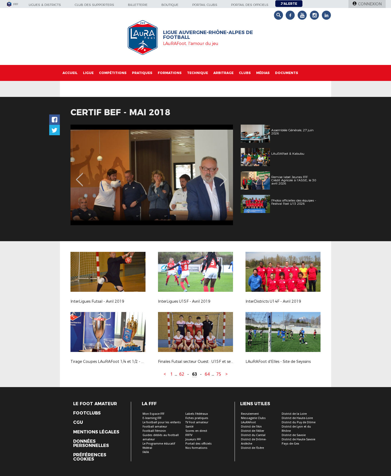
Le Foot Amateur (95, 404)
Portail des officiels (249, 4)
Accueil (70, 73)
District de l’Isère (252, 448)
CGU (78, 422)
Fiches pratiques (196, 418)
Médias (263, 73)
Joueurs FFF (193, 439)
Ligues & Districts (45, 4)
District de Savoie (294, 435)
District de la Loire (294, 414)
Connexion (370, 4)
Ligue (88, 73)
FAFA (146, 452)
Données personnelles (91, 443)
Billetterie (138, 4)
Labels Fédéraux (196, 414)
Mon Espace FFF (153, 414)
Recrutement (250, 414)
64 (207, 374)
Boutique (169, 4)
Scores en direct (196, 431)
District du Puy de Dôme (298, 422)
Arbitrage (223, 73)
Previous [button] (79, 176)
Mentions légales (96, 432)
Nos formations (196, 448)
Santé (189, 426)
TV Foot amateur (196, 422)
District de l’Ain (251, 426)
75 (218, 374)
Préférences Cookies (89, 457)
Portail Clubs (204, 4)
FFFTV (188, 435)
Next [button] (223, 176)
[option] (151, 175)
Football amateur (155, 426)
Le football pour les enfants (162, 422)
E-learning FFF (152, 418)
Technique (197, 73)
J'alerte (289, 4)
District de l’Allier (252, 431)
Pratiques (142, 73)
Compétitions (113, 73)
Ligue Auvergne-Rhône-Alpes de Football (208, 35)
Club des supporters (94, 4)
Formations (170, 73)
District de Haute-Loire (297, 418)
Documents (286, 73)
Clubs (245, 73)
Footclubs (87, 413)
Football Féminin (154, 431)
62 (181, 374)
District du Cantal (253, 435)
